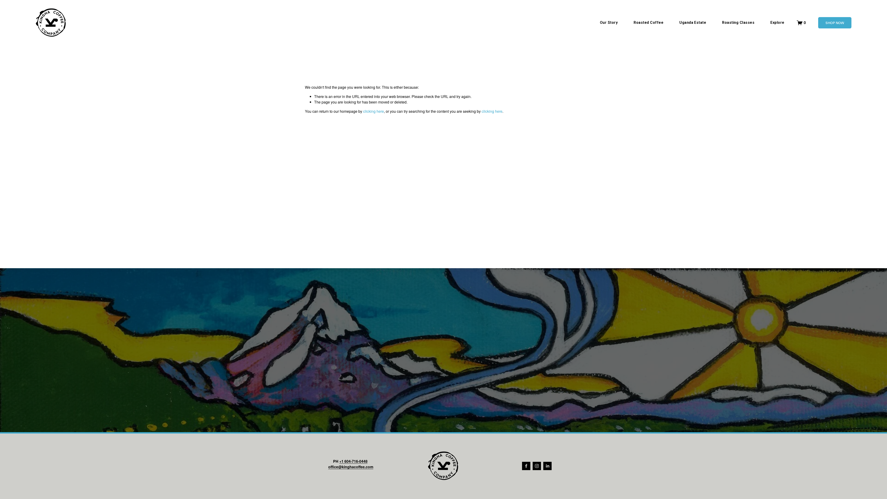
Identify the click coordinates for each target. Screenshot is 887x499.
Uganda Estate (692, 22)
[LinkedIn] (547, 466)
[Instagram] (537, 466)
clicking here (373, 111)
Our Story (609, 22)
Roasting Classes (738, 22)
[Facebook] (526, 466)
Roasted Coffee (648, 22)
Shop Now (835, 22)
